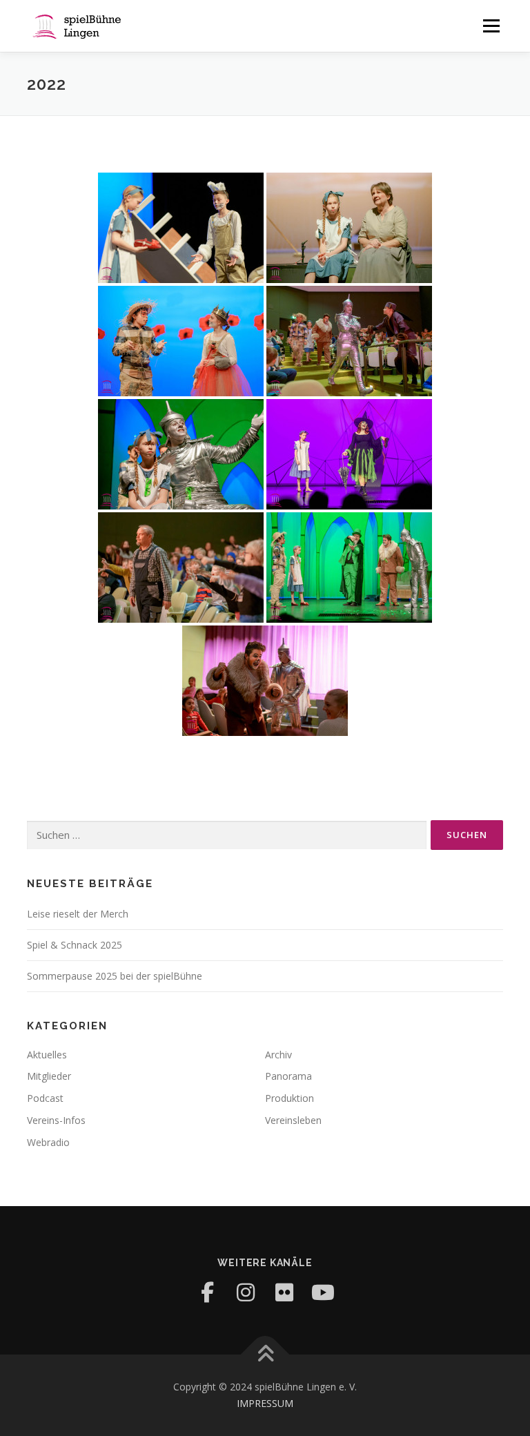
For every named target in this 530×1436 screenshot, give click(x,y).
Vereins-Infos (56, 1120)
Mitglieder (49, 1076)
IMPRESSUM (265, 1403)
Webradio (48, 1142)
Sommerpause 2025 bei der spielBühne (114, 975)
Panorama (288, 1076)
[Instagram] (245, 1292)
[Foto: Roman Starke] (181, 228)
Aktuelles (47, 1054)
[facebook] (207, 1292)
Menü (491, 25)
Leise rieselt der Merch (77, 913)
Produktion (289, 1098)
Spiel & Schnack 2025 (74, 944)
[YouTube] (323, 1292)
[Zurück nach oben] (265, 1354)
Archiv (278, 1054)
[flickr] (284, 1292)
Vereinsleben (293, 1120)
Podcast (45, 1098)
